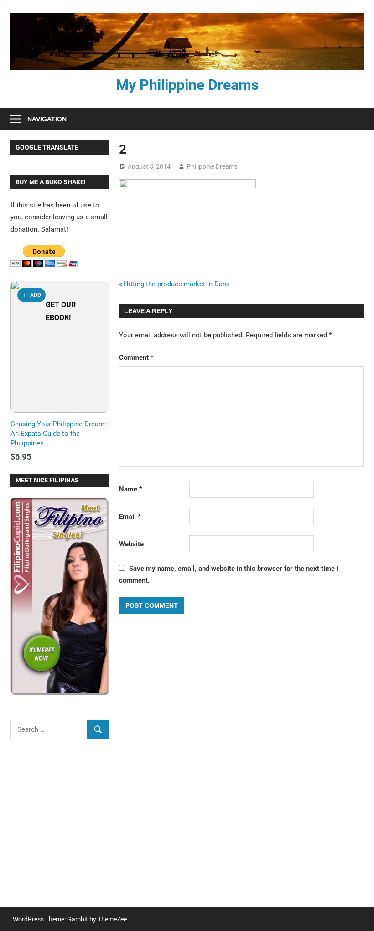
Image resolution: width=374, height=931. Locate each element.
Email (130, 516)
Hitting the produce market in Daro (176, 284)
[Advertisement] (59, 829)
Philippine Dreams (212, 166)
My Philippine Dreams (187, 84)
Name (130, 489)
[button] (31, 295)
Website (131, 544)
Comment (136, 357)
